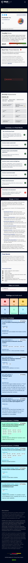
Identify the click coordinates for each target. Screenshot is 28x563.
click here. (10, 63)
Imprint (21, 557)
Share (24, 14)
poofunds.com (6, 19)
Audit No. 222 (5, 96)
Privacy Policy (17, 557)
